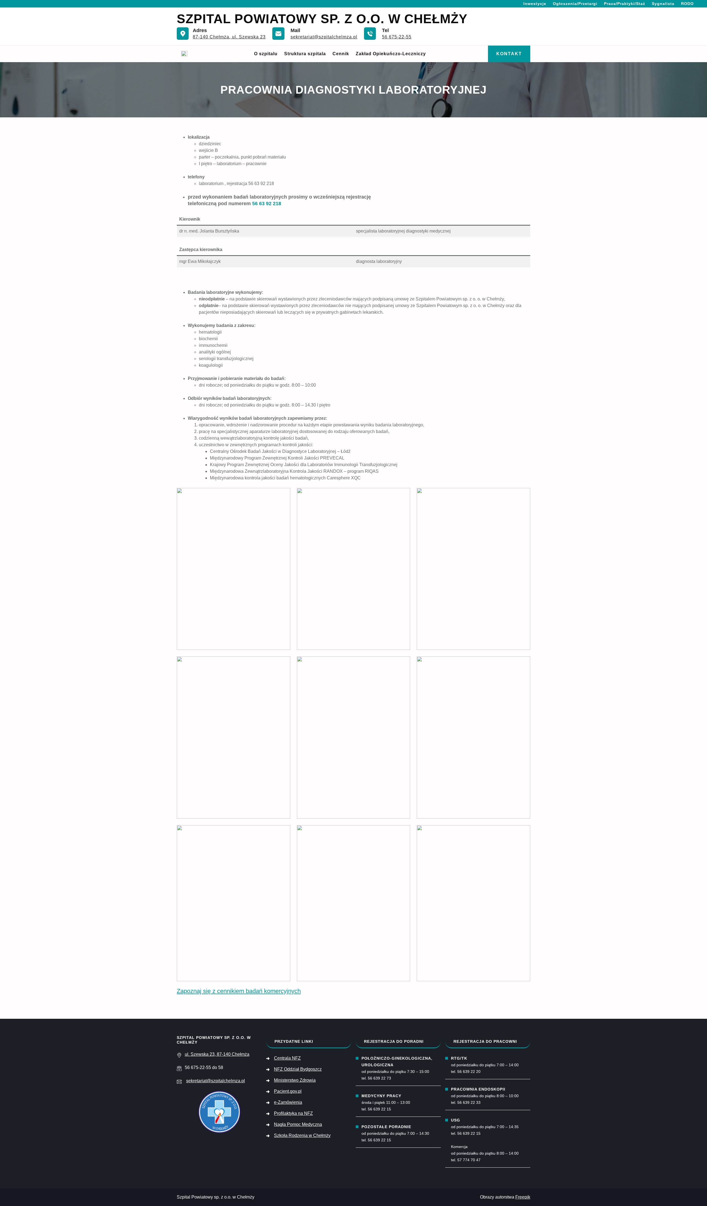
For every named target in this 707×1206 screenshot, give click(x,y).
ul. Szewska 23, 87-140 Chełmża (217, 1054)
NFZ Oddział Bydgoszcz (298, 1069)
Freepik (522, 1197)
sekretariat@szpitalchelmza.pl (324, 37)
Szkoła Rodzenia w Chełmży (302, 1135)
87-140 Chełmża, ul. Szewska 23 (229, 37)
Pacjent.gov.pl (288, 1091)
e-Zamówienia (288, 1102)
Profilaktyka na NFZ (293, 1113)
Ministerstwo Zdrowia (295, 1080)
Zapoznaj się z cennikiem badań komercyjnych (239, 991)
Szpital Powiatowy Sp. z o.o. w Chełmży (322, 19)
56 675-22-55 (396, 37)
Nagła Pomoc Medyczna (298, 1124)
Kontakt (509, 53)
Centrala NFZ (287, 1058)
